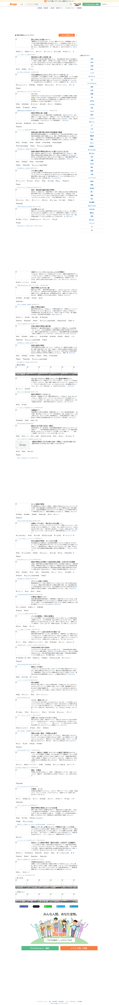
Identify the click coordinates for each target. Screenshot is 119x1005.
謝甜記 (24, 69)
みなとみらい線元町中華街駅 (45, 146)
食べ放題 (19, 123)
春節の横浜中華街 (37, 345)
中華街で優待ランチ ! (39, 597)
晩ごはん (91, 153)
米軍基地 (49, 764)
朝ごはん (91, 220)
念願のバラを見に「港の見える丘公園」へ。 (47, 523)
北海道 (33, 728)
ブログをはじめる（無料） (92, 4)
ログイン (105, 4)
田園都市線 (58, 104)
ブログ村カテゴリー (70, 8)
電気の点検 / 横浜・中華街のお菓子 (44, 733)
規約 (50, 1001)
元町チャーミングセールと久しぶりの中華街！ (48, 272)
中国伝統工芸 (29, 853)
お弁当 (92, 101)
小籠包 (24, 404)
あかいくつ (25, 436)
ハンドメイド (92, 178)
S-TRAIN (25, 818)
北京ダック (20, 317)
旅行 (18, 142)
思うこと (91, 122)
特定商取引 (61, 1001)
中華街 (28, 317)
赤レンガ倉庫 (35, 436)
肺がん (45, 712)
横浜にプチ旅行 (37, 667)
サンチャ (34, 94)
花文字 (47, 853)
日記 (92, 59)
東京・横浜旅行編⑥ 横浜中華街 (42, 190)
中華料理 (19, 298)
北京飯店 (43, 798)
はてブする (61, 906)
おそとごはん (20, 200)
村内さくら (20, 853)
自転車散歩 (20, 420)
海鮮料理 (41, 85)
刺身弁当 (46, 728)
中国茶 (34, 298)
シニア (19, 642)
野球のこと (20, 51)
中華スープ (59, 798)
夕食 (50, 514)
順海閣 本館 (28, 123)
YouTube (92, 209)
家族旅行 (71, 200)
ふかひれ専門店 (27, 553)
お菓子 (25, 743)
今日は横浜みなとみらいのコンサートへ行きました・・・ (52, 74)
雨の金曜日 (35, 682)
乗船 (42, 764)
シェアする (24, 906)
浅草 (31, 535)
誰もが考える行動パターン (41, 39)
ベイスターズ (48, 51)
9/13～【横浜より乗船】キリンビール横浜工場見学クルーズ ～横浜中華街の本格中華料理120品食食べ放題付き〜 (72, 752)
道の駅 (92, 188)
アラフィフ (20, 591)
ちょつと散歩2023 (21, 607)
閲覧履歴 (79, 8)
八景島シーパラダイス (22, 219)
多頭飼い (91, 146)
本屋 (41, 298)
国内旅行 (25, 142)
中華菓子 (40, 743)
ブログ (92, 111)
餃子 (40, 728)
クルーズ (71, 764)
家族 (92, 185)
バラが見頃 (58, 535)
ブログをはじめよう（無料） (40, 948)
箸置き (25, 626)
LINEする (49, 906)
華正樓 (32, 743)
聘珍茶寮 (53, 336)
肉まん (58, 181)
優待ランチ (32, 607)
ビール (54, 572)
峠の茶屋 (43, 104)
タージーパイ (36, 200)
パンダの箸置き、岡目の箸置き (42, 616)
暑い (92, 192)
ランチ (35, 798)
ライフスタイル (91, 83)
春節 (32, 142)
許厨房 (34, 282)
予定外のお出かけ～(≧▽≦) (41, 862)
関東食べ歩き (27, 798)
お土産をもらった (37, 209)
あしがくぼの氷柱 (28, 821)
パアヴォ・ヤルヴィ (62, 85)
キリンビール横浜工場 (59, 764)
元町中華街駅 (47, 142)
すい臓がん (20, 712)
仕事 (92, 66)
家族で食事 (42, 514)
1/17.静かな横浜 (37, 170)
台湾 (32, 572)
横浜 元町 (34, 420)
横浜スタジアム (30, 51)
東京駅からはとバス (36, 219)
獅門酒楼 (33, 85)
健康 (92, 195)
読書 (92, 94)
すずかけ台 (34, 104)
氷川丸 (60, 553)
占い (28, 200)
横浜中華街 (27, 165)
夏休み (92, 213)
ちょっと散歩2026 (39, 123)
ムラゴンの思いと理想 (79, 948)
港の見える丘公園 (46, 436)
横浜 (44, 181)
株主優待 (91, 202)
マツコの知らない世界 (63, 853)
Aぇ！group (54, 200)
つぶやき (91, 104)
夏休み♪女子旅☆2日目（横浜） (42, 426)
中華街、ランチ (37, 789)
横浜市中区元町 (62, 320)
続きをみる (74, 82)
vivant (92, 164)
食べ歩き (45, 200)
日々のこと (25, 694)
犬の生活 (30, 181)
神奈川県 (19, 126)
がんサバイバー (36, 712)
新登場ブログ (59, 8)
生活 (92, 90)
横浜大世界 (39, 853)
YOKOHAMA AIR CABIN (40, 647)
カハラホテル (34, 677)
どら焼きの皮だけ (21, 535)
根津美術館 (25, 104)
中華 (18, 451)
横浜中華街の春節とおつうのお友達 (44, 807)
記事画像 (39, 8)
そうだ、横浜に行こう (39, 700)
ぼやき (38, 181)
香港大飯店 (54, 642)
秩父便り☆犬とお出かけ (37, 818)
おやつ (19, 743)
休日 (33, 591)
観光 (25, 642)
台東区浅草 (27, 107)
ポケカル (19, 764)
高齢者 (92, 136)
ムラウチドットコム (42, 1001)
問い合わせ (73, 1001)
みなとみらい (44, 553)
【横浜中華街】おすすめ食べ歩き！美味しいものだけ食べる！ (54, 441)
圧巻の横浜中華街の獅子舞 (41, 326)
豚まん (19, 872)
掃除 (92, 171)
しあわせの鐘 (70, 436)
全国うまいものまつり (22, 728)
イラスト (91, 118)
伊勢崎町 (27, 514)
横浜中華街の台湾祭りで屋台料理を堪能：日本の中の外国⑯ (53, 562)
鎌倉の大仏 (37, 658)
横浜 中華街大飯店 (38, 307)
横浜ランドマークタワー (31, 764)
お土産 (55, 219)
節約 (92, 115)
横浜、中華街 (36, 770)
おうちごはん (92, 150)
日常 (92, 108)
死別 (18, 553)
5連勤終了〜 (35, 410)
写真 (92, 216)
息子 (33, 694)
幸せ (27, 591)
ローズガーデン (67, 658)
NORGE (28, 389)
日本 (92, 157)
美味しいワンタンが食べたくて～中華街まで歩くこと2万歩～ (53, 827)
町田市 (34, 107)
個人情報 (54, 1001)
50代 (18, 404)
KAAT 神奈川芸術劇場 (22, 146)
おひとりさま (92, 206)
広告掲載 (79, 1001)
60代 (92, 69)
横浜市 (19, 88)
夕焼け (92, 181)
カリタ (31, 69)
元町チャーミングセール (23, 282)
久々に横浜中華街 (37, 504)
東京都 (19, 223)
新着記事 (46, 8)
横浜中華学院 (46, 572)
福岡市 (19, 107)
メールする (74, 906)
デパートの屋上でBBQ (39, 581)
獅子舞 (38, 142)
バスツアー (47, 219)
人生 (92, 129)
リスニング (20, 389)
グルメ (61, 572)
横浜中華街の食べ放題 (39, 113)
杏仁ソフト (27, 872)
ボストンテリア (21, 181)
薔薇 (18, 694)
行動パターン (68, 51)
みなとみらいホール (22, 85)
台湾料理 (27, 298)
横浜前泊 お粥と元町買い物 (41, 57)
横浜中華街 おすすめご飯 (40, 287)
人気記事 (52, 8)
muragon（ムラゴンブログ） (61, 1003)
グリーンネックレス (43, 694)
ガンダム (62, 642)
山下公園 (51, 181)
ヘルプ (67, 1001)
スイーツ (91, 223)
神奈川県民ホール (70, 553)
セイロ (50, 104)
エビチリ (51, 798)
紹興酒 (34, 514)
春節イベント (34, 336)
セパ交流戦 (58, 51)
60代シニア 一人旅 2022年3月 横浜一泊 (45, 632)
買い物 (19, 626)
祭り (38, 572)
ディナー (57, 514)
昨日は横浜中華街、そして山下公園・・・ (46, 541)
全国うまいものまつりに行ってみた (44, 717)
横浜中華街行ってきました (41, 394)
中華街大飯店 (44, 317)
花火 (55, 436)
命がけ (61, 436)
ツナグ (69, 712)
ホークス (39, 51)
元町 (18, 69)
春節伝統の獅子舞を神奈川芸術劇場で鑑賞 (46, 132)
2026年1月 (66, 181)
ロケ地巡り (63, 200)
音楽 (92, 87)
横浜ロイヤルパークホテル (36, 642)
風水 (53, 853)
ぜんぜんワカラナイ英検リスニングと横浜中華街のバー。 (52, 378)
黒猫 (18, 104)
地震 (92, 160)
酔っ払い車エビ (50, 85)
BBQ (39, 591)
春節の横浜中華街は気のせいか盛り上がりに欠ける (49, 151)
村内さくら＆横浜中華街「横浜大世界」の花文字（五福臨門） (54, 842)
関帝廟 (35, 553)
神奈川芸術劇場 (57, 142)
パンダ (32, 626)
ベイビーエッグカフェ (70, 535)
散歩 (92, 139)
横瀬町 (19, 821)
